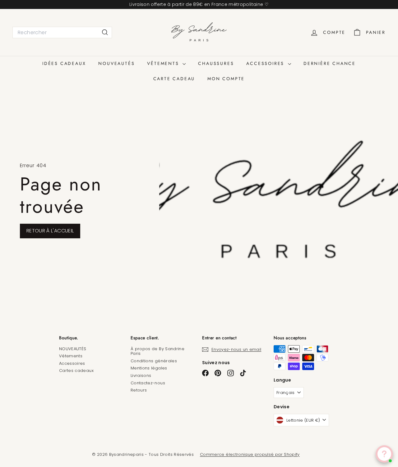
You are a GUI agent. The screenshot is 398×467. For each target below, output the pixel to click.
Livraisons (141, 375)
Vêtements (70, 356)
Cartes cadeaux (76, 370)
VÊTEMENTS (164, 63)
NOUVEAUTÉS (116, 63)
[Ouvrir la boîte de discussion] (384, 454)
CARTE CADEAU (174, 79)
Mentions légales (149, 368)
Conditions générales (154, 361)
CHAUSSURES (216, 63)
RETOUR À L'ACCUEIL (50, 230)
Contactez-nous (148, 383)
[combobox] (62, 32)
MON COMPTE (226, 79)
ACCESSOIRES (266, 63)
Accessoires (72, 363)
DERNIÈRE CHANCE (329, 63)
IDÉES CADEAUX (64, 63)
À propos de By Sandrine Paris (157, 351)
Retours (139, 390)
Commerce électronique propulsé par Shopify (250, 454)
